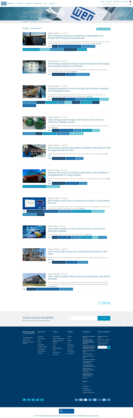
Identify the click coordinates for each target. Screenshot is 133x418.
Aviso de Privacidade (39, 415)
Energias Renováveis (56, 49)
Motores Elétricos (51, 102)
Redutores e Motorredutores (58, 338)
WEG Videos (85, 378)
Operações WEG (41, 344)
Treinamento (109, 1)
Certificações (40, 353)
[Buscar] (130, 4)
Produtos (20, 3)
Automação (40, 102)
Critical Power (70, 158)
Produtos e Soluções (53, 33)
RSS (76, 415)
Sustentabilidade (86, 102)
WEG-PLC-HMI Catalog (87, 354)
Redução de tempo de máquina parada (34, 186)
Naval (69, 338)
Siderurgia (70, 340)
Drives (54, 344)
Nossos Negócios (41, 351)
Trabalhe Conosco (117, 1)
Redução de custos (63, 133)
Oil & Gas (70, 336)
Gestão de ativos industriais (35, 211)
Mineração (70, 349)
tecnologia (76, 102)
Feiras (54, 237)
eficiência (96, 130)
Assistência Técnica (87, 390)
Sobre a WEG (10, 3)
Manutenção (104, 99)
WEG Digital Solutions (51, 211)
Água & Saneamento (29, 102)
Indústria (61, 102)
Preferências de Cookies (68, 411)
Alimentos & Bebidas (70, 49)
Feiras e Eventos (52, 226)
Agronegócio (82, 49)
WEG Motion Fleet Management (81, 211)
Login (126, 1)
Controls (54, 346)
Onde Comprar (86, 388)
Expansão (77, 130)
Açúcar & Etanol (71, 346)
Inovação (95, 102)
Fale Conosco (85, 386)
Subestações (31, 289)
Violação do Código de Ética (88, 392)
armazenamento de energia (31, 49)
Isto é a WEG (40, 336)
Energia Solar (44, 49)
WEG (3, 3)
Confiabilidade (71, 74)
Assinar (104, 318)
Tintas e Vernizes (56, 352)
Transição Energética (88, 46)
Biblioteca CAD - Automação (103, 339)
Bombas (68, 102)
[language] (131, 1)
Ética (44, 3)
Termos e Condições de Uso (67, 415)
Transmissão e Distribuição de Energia (48, 289)
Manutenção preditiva (29, 214)
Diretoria (39, 342)
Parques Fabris (87, 130)
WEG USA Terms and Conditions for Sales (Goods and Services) (89, 370)
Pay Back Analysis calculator (89, 359)
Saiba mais (98, 44)
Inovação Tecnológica (42, 346)
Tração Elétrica (71, 353)
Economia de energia (92, 99)
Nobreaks (79, 158)
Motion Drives (71, 99)
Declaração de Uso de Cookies (52, 415)
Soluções (28, 3)
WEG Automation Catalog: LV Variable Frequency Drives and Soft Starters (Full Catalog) (89, 347)
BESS (54, 46)
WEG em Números (41, 338)
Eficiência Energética (83, 74)
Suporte (51, 3)
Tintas (95, 237)
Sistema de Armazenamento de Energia (69, 46)
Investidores (38, 3)
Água (69, 342)
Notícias (103, 1)
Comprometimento (29, 133)
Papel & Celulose (71, 351)
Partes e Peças (56, 354)
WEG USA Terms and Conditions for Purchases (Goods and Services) (88, 374)
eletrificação (80, 99)
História (39, 340)
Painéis (54, 350)
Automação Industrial (57, 348)
